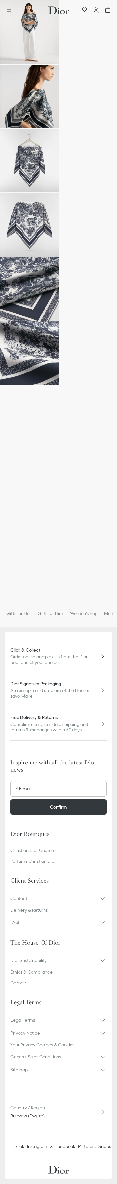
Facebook (65, 1146)
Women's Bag (84, 613)
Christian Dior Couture (33, 850)
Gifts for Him (50, 613)
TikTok (18, 1146)
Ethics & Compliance (31, 972)
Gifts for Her (18, 613)
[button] (29, 32)
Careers (18, 982)
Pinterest (87, 1146)
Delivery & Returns (29, 910)
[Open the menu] (11, 10)
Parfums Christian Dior (33, 861)
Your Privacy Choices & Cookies (42, 1044)
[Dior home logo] (58, 10)
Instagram (37, 1146)
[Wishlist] (84, 10)
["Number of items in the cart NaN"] (108, 10)
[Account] (96, 10)
